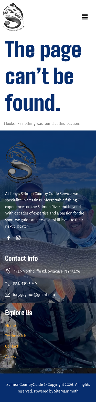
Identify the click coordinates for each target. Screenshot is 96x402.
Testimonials (15, 336)
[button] (85, 17)
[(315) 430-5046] (7, 283)
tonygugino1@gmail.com (34, 294)
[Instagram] (19, 238)
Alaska (10, 356)
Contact (11, 346)
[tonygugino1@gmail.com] (7, 294)
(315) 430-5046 (25, 283)
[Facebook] (9, 238)
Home (10, 325)
